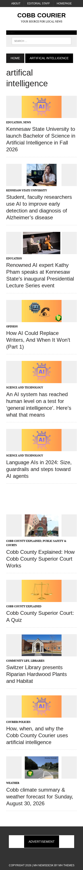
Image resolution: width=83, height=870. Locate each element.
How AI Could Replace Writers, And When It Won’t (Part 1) (38, 340)
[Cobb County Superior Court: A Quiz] (42, 599)
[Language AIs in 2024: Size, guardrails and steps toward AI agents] (42, 448)
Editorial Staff (38, 3)
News (27, 122)
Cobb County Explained (23, 541)
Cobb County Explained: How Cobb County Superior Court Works (40, 559)
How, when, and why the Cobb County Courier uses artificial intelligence (37, 735)
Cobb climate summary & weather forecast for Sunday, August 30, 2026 (39, 796)
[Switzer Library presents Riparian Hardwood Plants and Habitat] (42, 653)
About (15, 3)
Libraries (37, 660)
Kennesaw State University (26, 190)
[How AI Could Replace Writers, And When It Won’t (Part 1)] (42, 319)
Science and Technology (24, 387)
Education (14, 122)
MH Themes (66, 865)
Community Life (17, 660)
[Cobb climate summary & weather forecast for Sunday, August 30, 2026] (42, 775)
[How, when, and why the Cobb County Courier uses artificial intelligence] (42, 714)
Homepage (64, 3)
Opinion (12, 326)
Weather (12, 783)
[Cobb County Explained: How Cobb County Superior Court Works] (42, 533)
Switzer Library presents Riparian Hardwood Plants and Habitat (36, 674)
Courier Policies (18, 722)
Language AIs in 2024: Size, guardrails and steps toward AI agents (39, 469)
